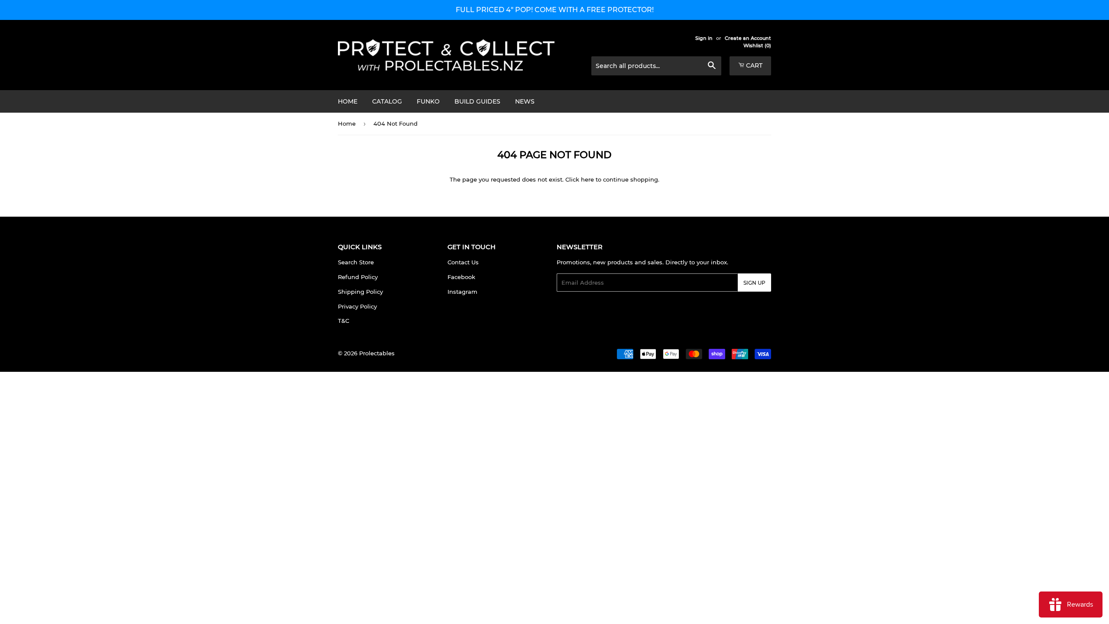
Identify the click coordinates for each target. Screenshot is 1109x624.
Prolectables (377, 353)
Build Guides (477, 101)
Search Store (356, 262)
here (587, 179)
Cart (753, 65)
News (525, 101)
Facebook (461, 276)
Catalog (387, 101)
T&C (343, 320)
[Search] (711, 66)
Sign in (704, 38)
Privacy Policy (357, 306)
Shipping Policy (360, 291)
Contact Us (463, 262)
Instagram (462, 291)
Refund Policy (358, 276)
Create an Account (748, 38)
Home (347, 101)
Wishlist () (757, 45)
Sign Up (754, 283)
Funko (428, 101)
